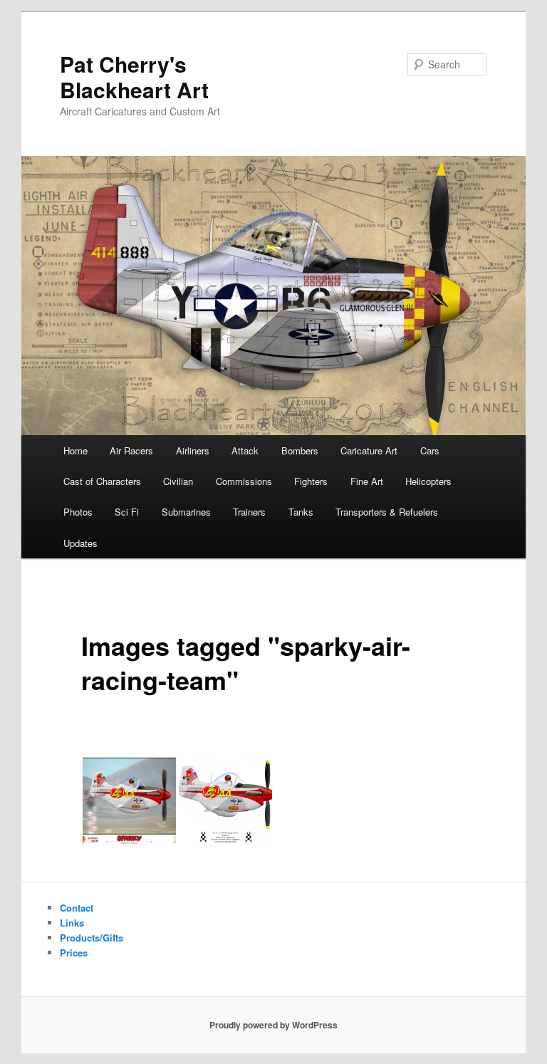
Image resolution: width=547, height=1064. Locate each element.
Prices (74, 952)
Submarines (186, 511)
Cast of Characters (102, 481)
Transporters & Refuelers (386, 511)
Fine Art (366, 481)
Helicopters (428, 481)
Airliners (192, 450)
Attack (245, 450)
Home (75, 450)
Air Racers (131, 450)
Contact (76, 907)
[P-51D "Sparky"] (225, 798)
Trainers (249, 511)
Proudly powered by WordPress (273, 1024)
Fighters (311, 481)
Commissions (244, 481)
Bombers (299, 450)
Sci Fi (127, 511)
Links (72, 922)
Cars (429, 450)
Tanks (300, 511)
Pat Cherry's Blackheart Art (134, 76)
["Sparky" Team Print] (129, 798)
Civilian (178, 481)
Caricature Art (368, 450)
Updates (80, 543)
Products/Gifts (91, 937)
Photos (78, 511)
